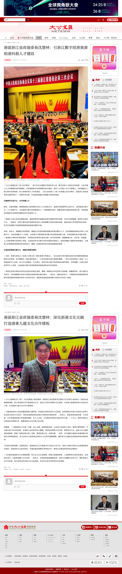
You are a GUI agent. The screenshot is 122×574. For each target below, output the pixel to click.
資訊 (106, 535)
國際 (6, 545)
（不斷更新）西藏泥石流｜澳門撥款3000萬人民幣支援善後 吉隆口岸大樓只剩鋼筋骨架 (105, 85)
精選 (20, 541)
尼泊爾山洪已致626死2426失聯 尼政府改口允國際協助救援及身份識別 (105, 128)
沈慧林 (21, 286)
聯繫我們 (58, 569)
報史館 (114, 527)
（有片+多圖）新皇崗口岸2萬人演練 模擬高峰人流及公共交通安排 (105, 91)
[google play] (111, 562)
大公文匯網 (7, 42)
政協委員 (16, 469)
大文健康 (107, 545)
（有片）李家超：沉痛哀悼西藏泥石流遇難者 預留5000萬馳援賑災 (105, 134)
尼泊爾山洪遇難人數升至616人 (102, 121)
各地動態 (107, 541)
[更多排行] (93, 80)
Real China (50, 541)
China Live (50, 539)
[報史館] (109, 527)
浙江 (10, 469)
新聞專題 (93, 537)
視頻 (20, 535)
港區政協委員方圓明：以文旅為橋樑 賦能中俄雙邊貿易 (104, 242)
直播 (20, 539)
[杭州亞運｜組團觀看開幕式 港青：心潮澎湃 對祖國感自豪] (104, 159)
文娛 (63, 535)
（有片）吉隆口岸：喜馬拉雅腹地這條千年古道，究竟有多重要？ (105, 115)
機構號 (78, 541)
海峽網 (54, 556)
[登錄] (98, 20)
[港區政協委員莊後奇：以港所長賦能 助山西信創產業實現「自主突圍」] (104, 184)
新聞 (13, 42)
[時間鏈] (103, 80)
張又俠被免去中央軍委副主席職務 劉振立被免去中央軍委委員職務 (105, 97)
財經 (6, 547)
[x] (87, 286)
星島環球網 (42, 556)
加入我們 (74, 569)
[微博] (80, 286)
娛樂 (63, 541)
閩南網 (60, 556)
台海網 (65, 556)
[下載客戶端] (108, 20)
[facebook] (84, 469)
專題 (92, 535)
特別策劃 (93, 539)
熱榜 (97, 80)
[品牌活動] (96, 527)
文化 (63, 537)
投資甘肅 (17, 562)
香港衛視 (25, 556)
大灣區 (6, 541)
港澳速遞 (107, 543)
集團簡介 (89, 527)
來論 (35, 539)
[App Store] (96, 562)
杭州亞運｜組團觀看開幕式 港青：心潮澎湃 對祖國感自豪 (104, 169)
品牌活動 (102, 527)
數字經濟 (26, 286)
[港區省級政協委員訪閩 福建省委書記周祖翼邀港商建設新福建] (104, 208)
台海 (6, 543)
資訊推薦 (107, 539)
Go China (50, 535)
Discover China (51, 537)
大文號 (78, 535)
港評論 (35, 541)
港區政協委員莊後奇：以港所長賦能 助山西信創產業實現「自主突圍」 (104, 193)
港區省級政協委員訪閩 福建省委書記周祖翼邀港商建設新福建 (104, 218)
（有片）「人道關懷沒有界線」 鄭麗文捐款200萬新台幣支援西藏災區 (105, 109)
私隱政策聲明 (49, 569)
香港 (6, 537)
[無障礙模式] (103, 20)
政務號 (78, 537)
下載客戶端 (113, 19)
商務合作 (66, 569)
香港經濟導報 (33, 556)
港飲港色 (64, 543)
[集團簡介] (83, 527)
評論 (82, 303)
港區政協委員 (13, 286)
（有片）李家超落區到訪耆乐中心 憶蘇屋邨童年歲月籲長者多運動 (105, 140)
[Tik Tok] (110, 556)
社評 (35, 537)
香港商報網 (17, 556)
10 (92, 139)
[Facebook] (84, 286)
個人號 (78, 539)
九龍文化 (28, 469)
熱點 (20, 537)
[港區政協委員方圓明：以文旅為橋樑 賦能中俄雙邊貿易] (104, 232)
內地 (18, 42)
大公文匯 (61, 28)
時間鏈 (108, 80)
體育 (63, 539)
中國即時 (7, 60)
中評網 (49, 556)
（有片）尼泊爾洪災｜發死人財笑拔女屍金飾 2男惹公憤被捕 (105, 103)
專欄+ (106, 537)
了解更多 (104, 73)
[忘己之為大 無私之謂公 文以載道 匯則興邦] (93, 30)
